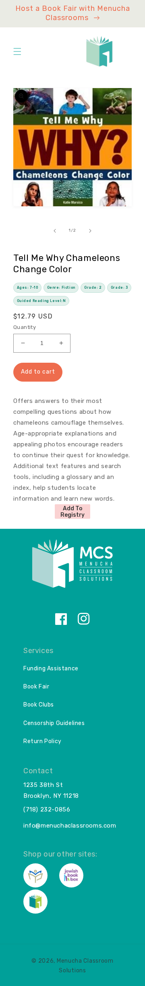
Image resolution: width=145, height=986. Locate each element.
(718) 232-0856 (46, 809)
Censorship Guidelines (54, 723)
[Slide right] (90, 231)
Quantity (24, 327)
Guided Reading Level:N (41, 301)
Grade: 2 (93, 288)
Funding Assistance (51, 668)
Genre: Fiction (61, 288)
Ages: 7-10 (27, 288)
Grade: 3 (119, 288)
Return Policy (42, 741)
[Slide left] (55, 231)
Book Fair (36, 686)
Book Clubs (38, 704)
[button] (17, 51)
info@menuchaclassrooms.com (69, 825)
